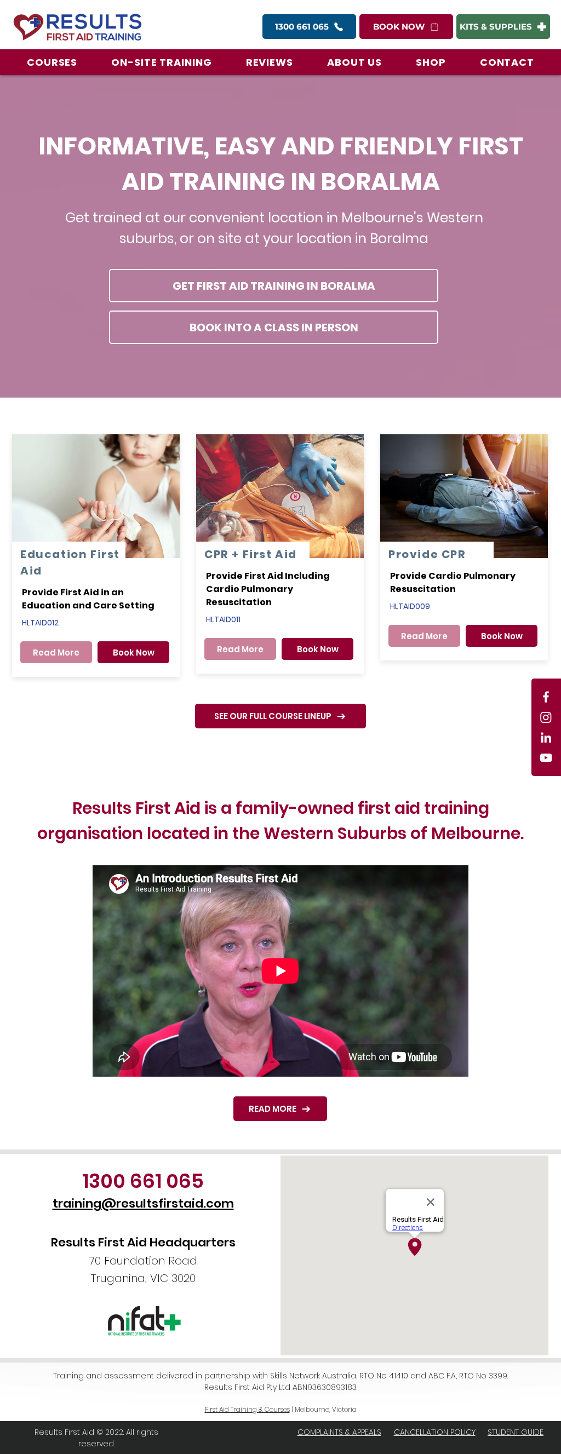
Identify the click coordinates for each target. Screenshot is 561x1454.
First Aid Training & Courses (247, 1409)
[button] (52, 62)
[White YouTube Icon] (546, 757)
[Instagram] (546, 717)
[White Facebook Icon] (546, 696)
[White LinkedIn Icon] (546, 737)
